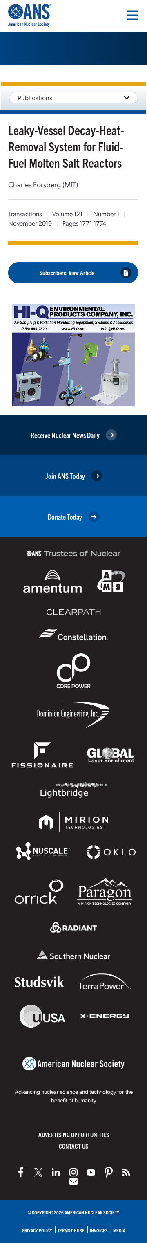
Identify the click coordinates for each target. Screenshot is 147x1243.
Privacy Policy (37, 1230)
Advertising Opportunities (73, 1134)
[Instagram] (73, 1172)
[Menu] (132, 15)
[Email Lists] (73, 1181)
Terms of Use (71, 1230)
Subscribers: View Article (67, 272)
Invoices (99, 1230)
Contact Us (73, 1146)
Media (119, 1230)
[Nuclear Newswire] (126, 1172)
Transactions (25, 213)
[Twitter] (38, 1172)
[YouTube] (91, 1172)
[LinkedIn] (56, 1172)
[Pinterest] (109, 1172)
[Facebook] (21, 1172)
